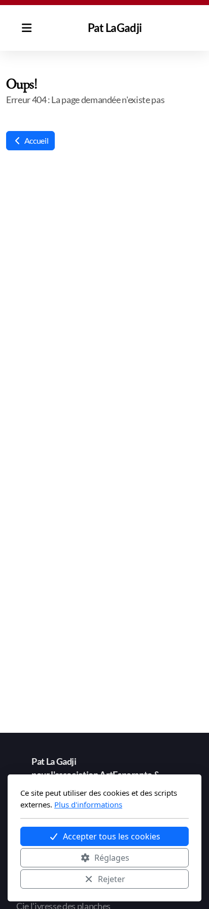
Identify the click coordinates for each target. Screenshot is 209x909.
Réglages (111, 857)
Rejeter (111, 879)
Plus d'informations (88, 804)
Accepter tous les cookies (111, 836)
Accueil (35, 140)
